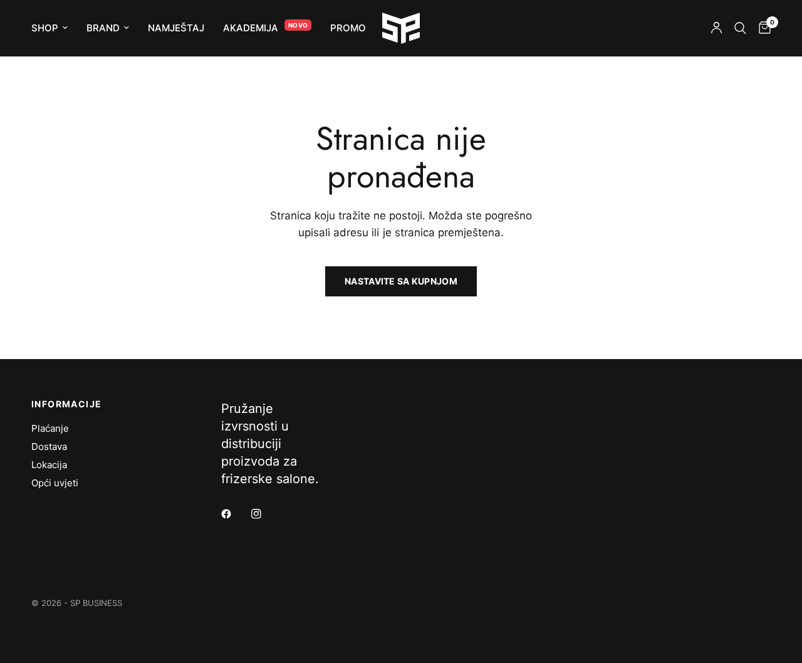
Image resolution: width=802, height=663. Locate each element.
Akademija (250, 28)
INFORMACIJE (66, 404)
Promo (348, 28)
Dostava (49, 446)
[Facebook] (235, 514)
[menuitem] (54, 28)
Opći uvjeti (54, 483)
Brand (103, 28)
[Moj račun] (716, 28)
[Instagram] (265, 514)
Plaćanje (50, 428)
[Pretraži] (740, 28)
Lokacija (49, 465)
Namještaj (176, 28)
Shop (44, 28)
